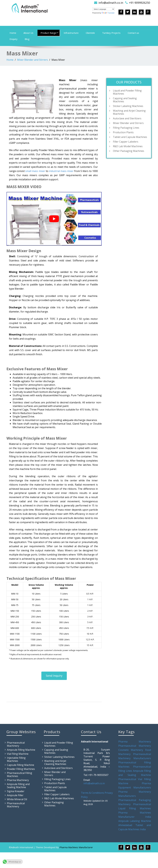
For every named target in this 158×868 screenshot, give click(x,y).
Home (13, 32)
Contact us (133, 32)
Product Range (48, 32)
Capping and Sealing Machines (125, 100)
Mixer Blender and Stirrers (32, 59)
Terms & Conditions (92, 792)
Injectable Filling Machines (16, 759)
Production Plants (123, 132)
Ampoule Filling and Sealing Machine (18, 785)
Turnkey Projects (111, 32)
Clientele (90, 32)
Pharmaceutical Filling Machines (19, 774)
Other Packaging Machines (128, 150)
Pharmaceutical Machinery (16, 744)
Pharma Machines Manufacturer (76, 847)
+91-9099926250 (139, 2)
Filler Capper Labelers (125, 141)
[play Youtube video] (54, 219)
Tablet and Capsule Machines (130, 137)
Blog (27, 39)
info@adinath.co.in (110, 2)
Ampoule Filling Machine (21, 749)
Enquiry (13, 39)
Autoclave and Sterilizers (127, 118)
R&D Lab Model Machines (128, 146)
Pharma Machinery (18, 780)
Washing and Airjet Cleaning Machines (129, 112)
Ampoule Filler (15, 795)
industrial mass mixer (61, 171)
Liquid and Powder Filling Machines (127, 92)
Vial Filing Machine (17, 753)
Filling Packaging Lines (126, 127)
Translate (110, 13)
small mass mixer (35, 171)
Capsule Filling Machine (20, 765)
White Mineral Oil (17, 799)
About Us (28, 32)
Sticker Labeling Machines (128, 106)
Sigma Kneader (15, 791)
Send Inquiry (54, 675)
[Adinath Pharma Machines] (41, 7)
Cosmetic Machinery (130, 750)
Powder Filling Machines (21, 769)
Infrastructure (71, 32)
